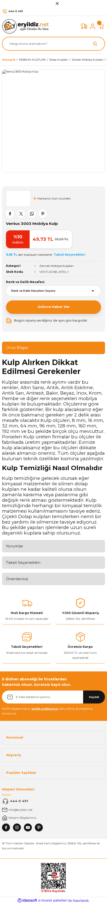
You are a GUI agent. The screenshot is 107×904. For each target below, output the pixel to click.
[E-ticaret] (52, 901)
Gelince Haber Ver (54, 307)
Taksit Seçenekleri (23, 562)
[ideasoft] (27, 900)
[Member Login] (92, 26)
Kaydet (94, 697)
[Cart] (101, 26)
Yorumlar (14, 546)
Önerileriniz (17, 578)
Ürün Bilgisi (17, 347)
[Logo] (27, 26)
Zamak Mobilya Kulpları (56, 266)
